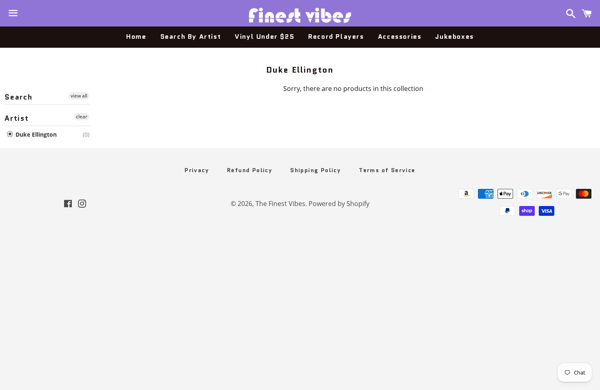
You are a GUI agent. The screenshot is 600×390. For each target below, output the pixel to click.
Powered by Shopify (339, 203)
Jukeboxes (454, 36)
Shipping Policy (315, 170)
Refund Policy (249, 170)
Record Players (336, 36)
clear (81, 116)
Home (136, 36)
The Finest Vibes (280, 203)
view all (79, 95)
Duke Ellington (35, 134)
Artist (16, 118)
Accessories (400, 36)
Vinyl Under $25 (264, 36)
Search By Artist (190, 36)
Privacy (196, 170)
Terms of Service (387, 170)
